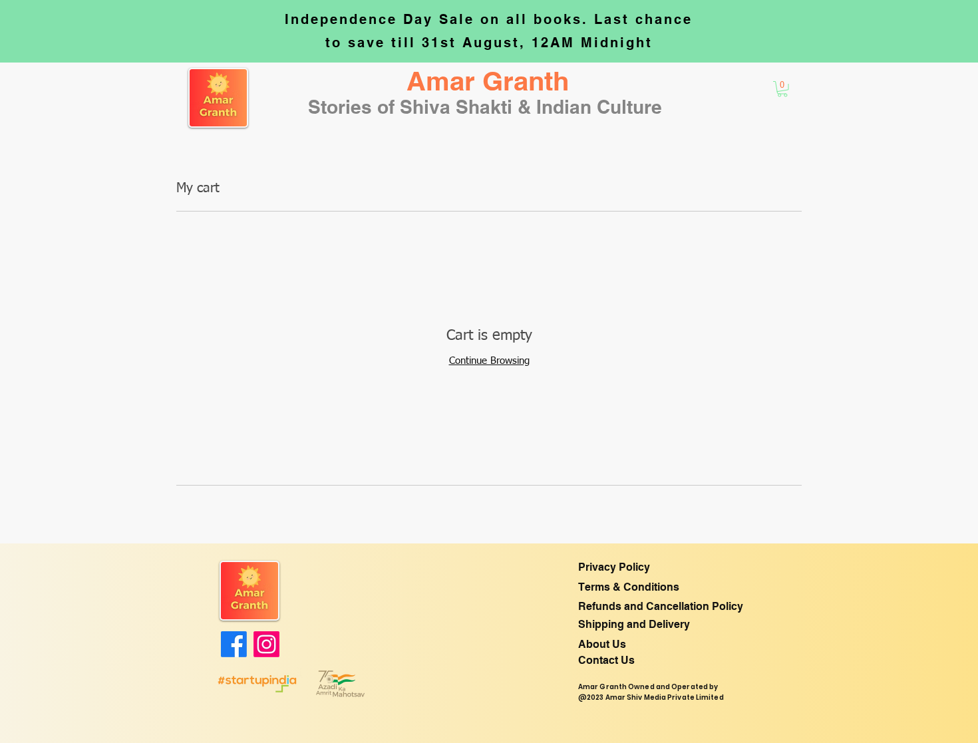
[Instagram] (266, 644)
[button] (487, 81)
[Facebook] (234, 644)
